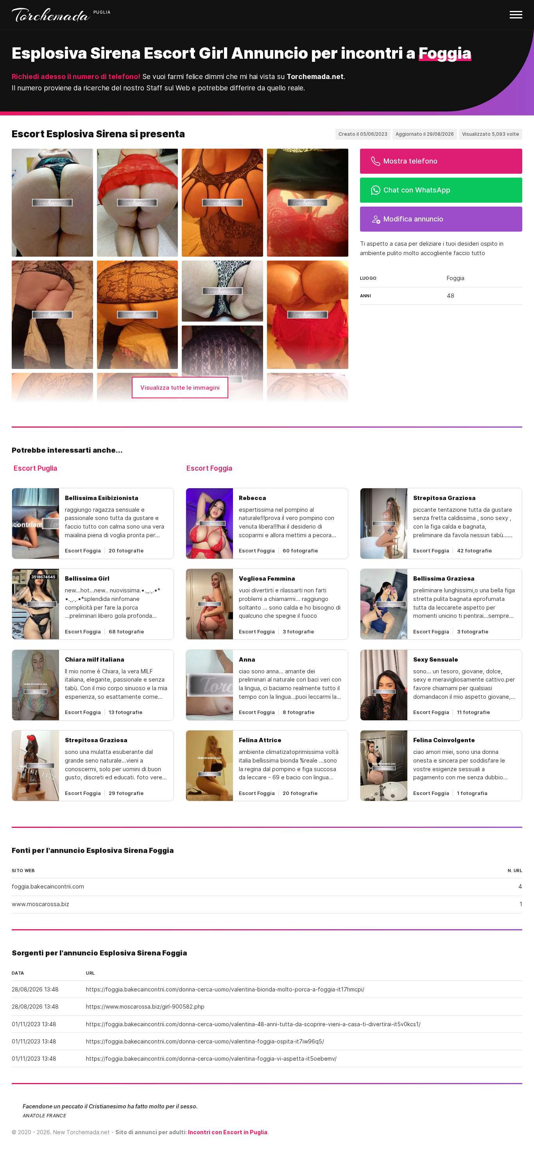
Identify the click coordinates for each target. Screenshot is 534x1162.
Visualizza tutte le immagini (180, 387)
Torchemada (51, 15)
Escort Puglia (35, 468)
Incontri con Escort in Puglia (227, 1132)
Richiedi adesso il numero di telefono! (76, 76)
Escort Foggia (209, 468)
